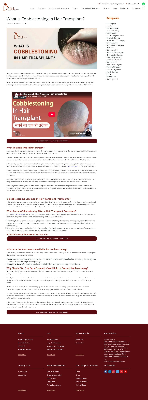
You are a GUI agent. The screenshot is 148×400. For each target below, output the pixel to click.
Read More (22, 355)
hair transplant (72, 166)
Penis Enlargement (114, 69)
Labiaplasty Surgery (114, 57)
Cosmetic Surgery (113, 38)
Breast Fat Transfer (24, 349)
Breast (21, 333)
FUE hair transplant (18, 214)
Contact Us (124, 8)
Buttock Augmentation (115, 36)
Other (105, 8)
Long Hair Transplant (54, 343)
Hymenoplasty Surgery (115, 52)
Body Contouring (113, 31)
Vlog (74, 8)
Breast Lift (21, 346)
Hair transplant (112, 50)
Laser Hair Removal (114, 60)
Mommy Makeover (114, 67)
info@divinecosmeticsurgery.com (112, 4)
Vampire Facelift (81, 378)
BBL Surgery (111, 23)
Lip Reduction (112, 62)
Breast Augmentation (25, 339)
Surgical (41, 8)
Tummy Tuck (111, 77)
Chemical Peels (81, 385)
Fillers (78, 375)
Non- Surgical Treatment (87, 365)
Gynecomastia (112, 43)
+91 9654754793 (134, 4)
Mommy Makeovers (56, 365)
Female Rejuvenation (54, 385)
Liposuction (80, 343)
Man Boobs (79, 339)
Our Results (136, 8)
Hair (49, 333)
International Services (89, 8)
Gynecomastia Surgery (115, 45)
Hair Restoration (52, 339)
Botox (78, 372)
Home (32, 8)
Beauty (109, 26)
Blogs (115, 8)
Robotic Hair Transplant (55, 349)
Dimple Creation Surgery (116, 40)
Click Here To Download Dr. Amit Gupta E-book (52, 141)
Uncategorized (112, 79)
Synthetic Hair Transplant (55, 346)
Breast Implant (112, 33)
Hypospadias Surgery (115, 55)
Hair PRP (110, 48)
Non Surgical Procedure (58, 8)
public (109, 74)
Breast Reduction (24, 343)
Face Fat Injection (81, 382)
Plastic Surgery (112, 72)
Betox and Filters (113, 28)
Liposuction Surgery (114, 65)
